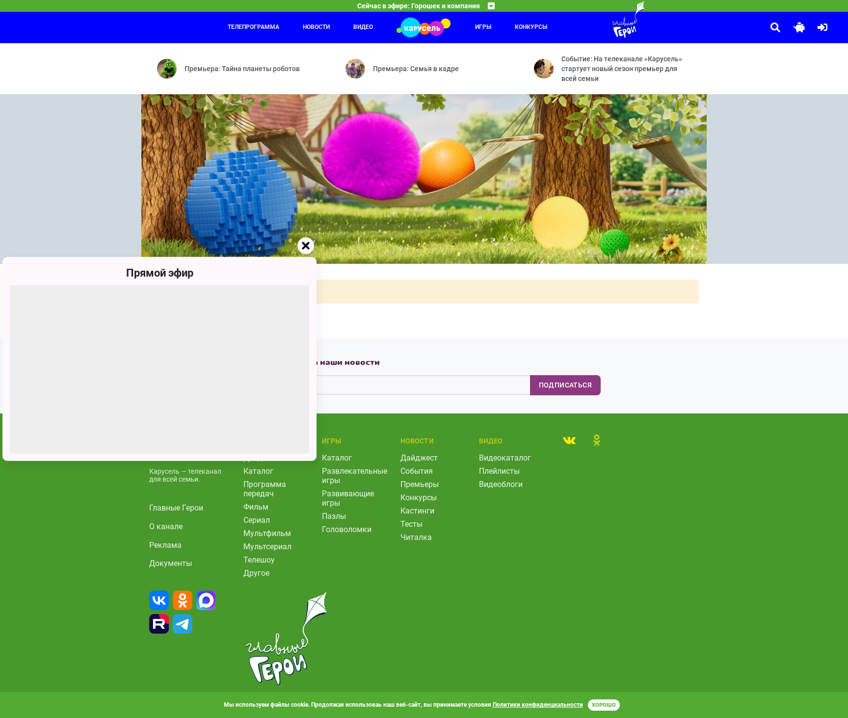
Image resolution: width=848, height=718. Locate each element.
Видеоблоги (501, 484)
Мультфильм (267, 533)
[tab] (569, 440)
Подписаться (565, 385)
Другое (256, 573)
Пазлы (334, 516)
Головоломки (346, 529)
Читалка (416, 537)
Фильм (255, 507)
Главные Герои (176, 508)
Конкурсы (531, 27)
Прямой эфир (159, 273)
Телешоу (259, 559)
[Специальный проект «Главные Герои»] (596, 19)
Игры (483, 27)
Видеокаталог (505, 457)
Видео (363, 27)
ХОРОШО (604, 705)
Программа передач (264, 489)
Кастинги (417, 510)
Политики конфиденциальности (538, 704)
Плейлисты (499, 471)
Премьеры (419, 484)
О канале (166, 526)
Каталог (258, 471)
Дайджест (419, 457)
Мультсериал (267, 546)
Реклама (165, 545)
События (416, 471)
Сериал (256, 520)
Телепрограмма (253, 27)
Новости (316, 27)
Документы (170, 563)
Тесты (411, 524)
